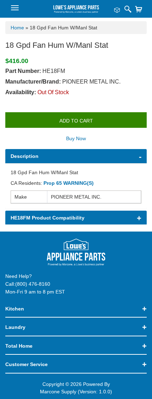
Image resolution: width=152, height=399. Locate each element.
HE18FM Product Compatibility (47, 218)
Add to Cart (76, 121)
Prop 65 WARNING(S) (68, 183)
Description (25, 156)
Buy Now (76, 138)
